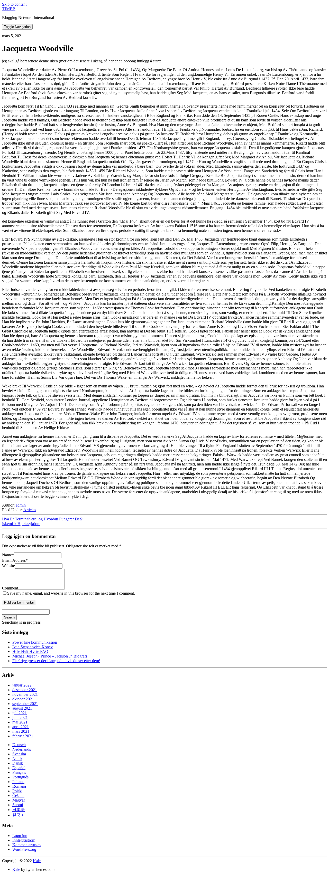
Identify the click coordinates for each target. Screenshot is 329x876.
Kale (37, 861)
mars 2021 (20, 731)
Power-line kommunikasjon (34, 642)
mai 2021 (20, 722)
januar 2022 (22, 685)
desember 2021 (24, 690)
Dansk (17, 763)
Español (18, 768)
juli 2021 (19, 713)
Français (19, 772)
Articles (29, 510)
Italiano (18, 781)
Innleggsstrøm (23, 840)
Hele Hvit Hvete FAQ (30, 651)
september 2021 (25, 703)
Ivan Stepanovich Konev (32, 647)
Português (20, 777)
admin (21, 505)
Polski (17, 791)
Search (9, 617)
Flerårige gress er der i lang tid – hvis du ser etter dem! (56, 661)
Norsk (17, 758)
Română (19, 786)
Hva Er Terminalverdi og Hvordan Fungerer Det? (42, 519)
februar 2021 (22, 736)
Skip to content (14, 4)
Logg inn (19, 835)
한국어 (18, 815)
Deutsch (19, 744)
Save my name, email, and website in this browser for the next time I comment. (71, 593)
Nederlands (21, 749)
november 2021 (25, 694)
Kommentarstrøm (26, 845)
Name (8, 555)
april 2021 (20, 727)
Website (8, 566)
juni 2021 (20, 717)
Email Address (15, 560)
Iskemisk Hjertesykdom (21, 523)
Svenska (19, 754)
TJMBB (8, 9)
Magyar (18, 800)
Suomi (17, 805)
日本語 (18, 809)
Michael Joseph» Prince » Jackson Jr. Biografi (49, 656)
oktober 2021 (23, 699)
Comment (10, 588)
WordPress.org (24, 849)
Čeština (18, 795)
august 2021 (22, 708)
